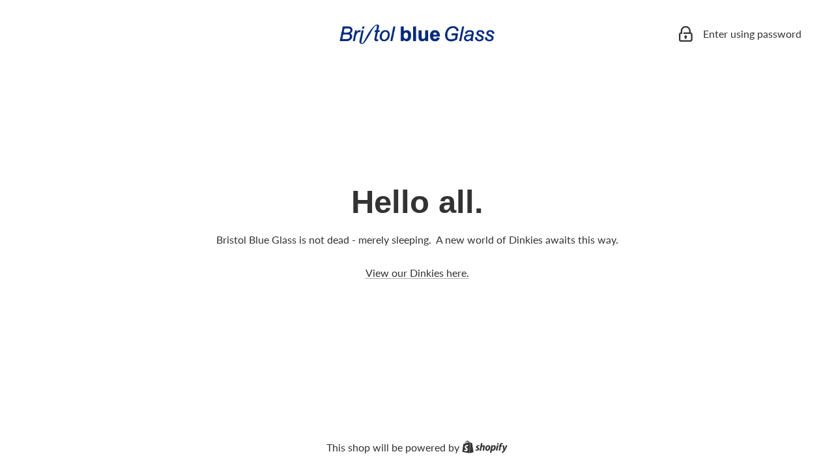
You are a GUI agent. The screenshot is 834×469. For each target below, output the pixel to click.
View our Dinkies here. (417, 272)
